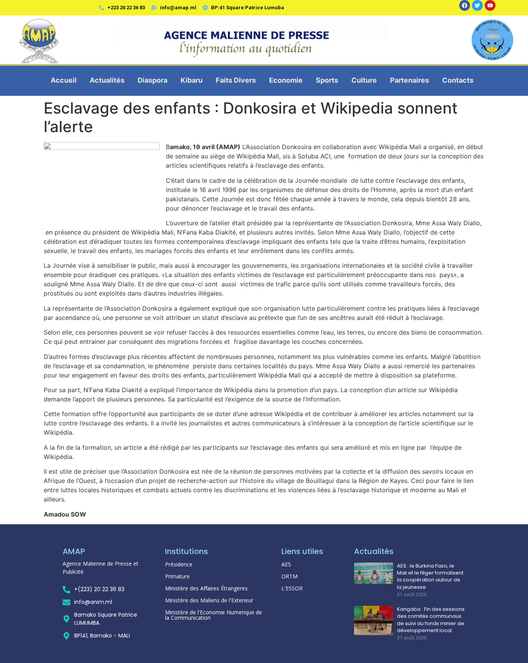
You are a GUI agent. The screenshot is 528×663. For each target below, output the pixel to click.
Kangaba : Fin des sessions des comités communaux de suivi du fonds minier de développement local (431, 620)
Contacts (457, 80)
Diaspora (152, 80)
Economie (286, 80)
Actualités (107, 80)
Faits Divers (236, 80)
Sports (327, 80)
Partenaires (409, 80)
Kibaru (192, 80)
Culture (364, 80)
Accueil (64, 80)
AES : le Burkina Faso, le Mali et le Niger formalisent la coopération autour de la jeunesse (430, 577)
